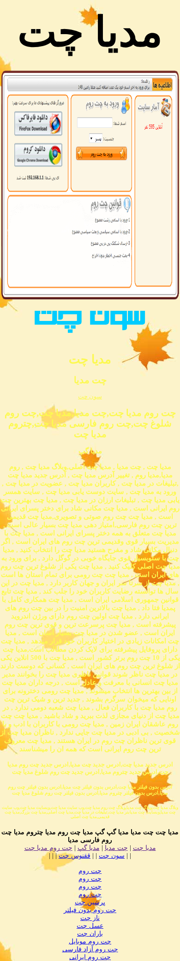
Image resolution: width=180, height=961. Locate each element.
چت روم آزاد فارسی (90, 949)
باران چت (90, 933)
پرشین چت (90, 902)
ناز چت (90, 917)
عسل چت (90, 925)
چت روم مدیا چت (48, 847)
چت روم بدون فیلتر (90, 910)
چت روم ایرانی (90, 957)
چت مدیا (116, 847)
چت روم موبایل (90, 941)
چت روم (90, 870)
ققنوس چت (74, 855)
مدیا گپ (89, 847)
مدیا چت (144, 847)
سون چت (90, 396)
